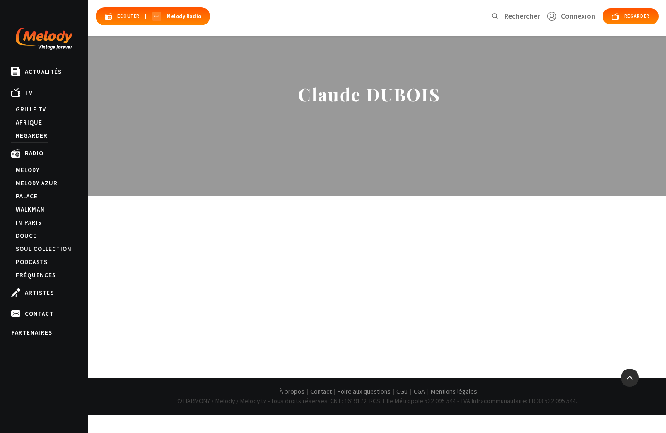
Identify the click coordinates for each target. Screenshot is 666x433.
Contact (39, 314)
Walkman (30, 209)
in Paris (29, 222)
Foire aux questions (364, 391)
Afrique (29, 122)
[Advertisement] (377, 281)
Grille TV (31, 109)
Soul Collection (44, 249)
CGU (402, 391)
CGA (419, 391)
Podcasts (32, 262)
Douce (26, 236)
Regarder (32, 136)
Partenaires (31, 333)
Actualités (43, 72)
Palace (27, 196)
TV (29, 92)
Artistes (39, 293)
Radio (34, 153)
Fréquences (36, 275)
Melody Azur (37, 183)
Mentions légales (454, 391)
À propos (292, 391)
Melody (27, 170)
